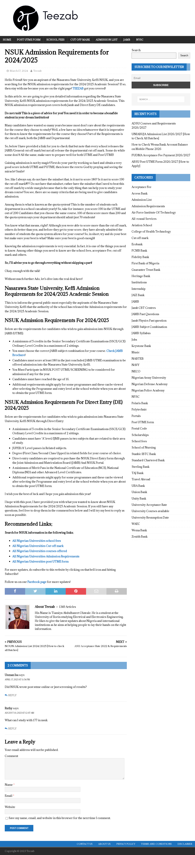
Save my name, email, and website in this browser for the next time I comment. (60, 818)
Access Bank (140, 193)
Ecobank (137, 244)
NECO (136, 371)
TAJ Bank (138, 473)
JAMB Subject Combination (149, 327)
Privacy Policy (125, 843)
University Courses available (150, 511)
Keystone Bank (141, 346)
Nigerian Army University (149, 377)
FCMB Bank (139, 250)
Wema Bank (139, 530)
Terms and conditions (156, 843)
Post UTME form (29, 39)
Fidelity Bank (140, 257)
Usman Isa (11, 675)
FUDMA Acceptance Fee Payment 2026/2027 (161, 155)
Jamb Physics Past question (149, 320)
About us (104, 843)
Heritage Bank (141, 276)
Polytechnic (139, 409)
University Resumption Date (150, 517)
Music (136, 352)
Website (10, 807)
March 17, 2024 (19, 71)
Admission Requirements (148, 206)
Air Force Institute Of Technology (154, 212)
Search (136, 50)
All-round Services (144, 219)
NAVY (135, 365)
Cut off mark (80, 39)
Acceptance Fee (141, 187)
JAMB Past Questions (145, 314)
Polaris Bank (140, 403)
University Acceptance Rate (149, 505)
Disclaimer (184, 843)
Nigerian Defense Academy (150, 384)
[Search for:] (160, 99)
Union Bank (139, 492)
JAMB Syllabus (141, 333)
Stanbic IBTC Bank (144, 454)
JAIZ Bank (138, 295)
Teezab (37, 71)
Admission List (106, 39)
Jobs (134, 339)
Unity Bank (139, 498)
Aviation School (142, 225)
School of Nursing (144, 447)
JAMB (126, 39)
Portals (136, 416)
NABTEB (138, 358)
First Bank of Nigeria (145, 263)
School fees (55, 39)
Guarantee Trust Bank (146, 270)
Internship (138, 289)
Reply (12, 695)
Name (9, 784)
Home (7, 39)
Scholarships (140, 435)
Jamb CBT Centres (144, 308)
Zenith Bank (140, 536)
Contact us (85, 843)
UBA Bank (138, 486)
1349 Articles (67, 607)
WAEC (136, 524)
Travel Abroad (141, 479)
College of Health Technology (151, 231)
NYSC (139, 39)
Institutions (139, 282)
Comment (11, 756)
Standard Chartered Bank (148, 460)
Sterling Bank (140, 467)
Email (9, 796)
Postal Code (139, 428)
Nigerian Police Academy (148, 390)
